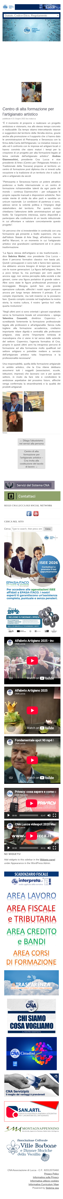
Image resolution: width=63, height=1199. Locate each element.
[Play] (8, 815)
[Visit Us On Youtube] (35, 516)
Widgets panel (47, 859)
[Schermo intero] (54, 815)
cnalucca (32, 119)
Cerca (7, 528)
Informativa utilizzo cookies (44, 1180)
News (5, 433)
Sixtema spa (52, 1188)
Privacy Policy (51, 1173)
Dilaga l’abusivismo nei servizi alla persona (31, 442)
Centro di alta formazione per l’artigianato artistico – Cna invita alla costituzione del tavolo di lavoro (31, 459)
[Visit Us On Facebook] (29, 516)
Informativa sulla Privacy (46, 1177)
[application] (31, 803)
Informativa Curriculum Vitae (44, 1184)
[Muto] (49, 815)
